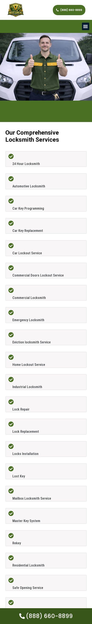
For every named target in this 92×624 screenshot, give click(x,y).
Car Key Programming (28, 208)
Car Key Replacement (27, 231)
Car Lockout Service (27, 253)
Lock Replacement (25, 432)
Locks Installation (25, 454)
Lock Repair (21, 409)
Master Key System (26, 521)
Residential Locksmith (28, 565)
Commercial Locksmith (29, 298)
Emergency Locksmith (28, 320)
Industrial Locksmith (27, 387)
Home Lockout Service (28, 365)
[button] (85, 26)
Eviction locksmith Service (31, 342)
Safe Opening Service (27, 588)
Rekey (16, 543)
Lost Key (18, 476)
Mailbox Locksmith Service (31, 498)
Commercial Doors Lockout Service (38, 275)
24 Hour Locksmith (26, 164)
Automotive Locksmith (28, 186)
